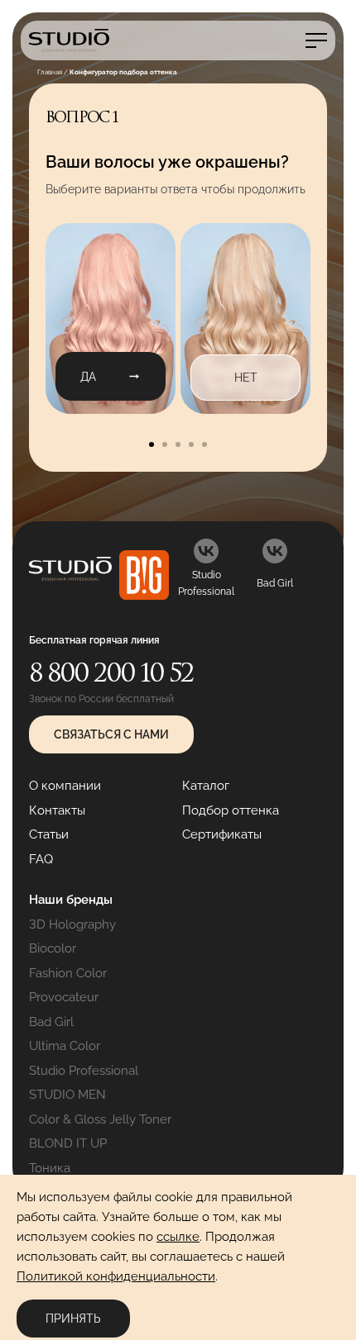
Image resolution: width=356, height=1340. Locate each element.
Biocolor (52, 948)
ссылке (178, 1236)
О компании (65, 785)
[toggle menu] (316, 40)
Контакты (57, 810)
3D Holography (72, 924)
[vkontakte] (206, 551)
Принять (73, 1318)
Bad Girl (51, 1022)
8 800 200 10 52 (111, 672)
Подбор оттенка (230, 810)
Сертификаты (222, 834)
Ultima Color (64, 1045)
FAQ (41, 859)
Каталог (205, 785)
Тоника (49, 1168)
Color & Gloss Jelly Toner (100, 1119)
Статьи (49, 834)
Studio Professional (83, 1070)
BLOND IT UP (68, 1143)
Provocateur (64, 997)
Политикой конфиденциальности (116, 1276)
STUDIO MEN (67, 1094)
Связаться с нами (111, 734)
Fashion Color (68, 973)
